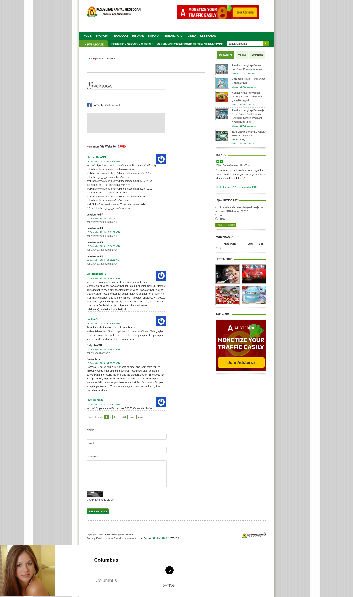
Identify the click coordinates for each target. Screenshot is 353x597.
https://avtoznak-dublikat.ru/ (102, 222)
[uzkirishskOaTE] (126, 274)
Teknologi (120, 35)
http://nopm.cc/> (146, 382)
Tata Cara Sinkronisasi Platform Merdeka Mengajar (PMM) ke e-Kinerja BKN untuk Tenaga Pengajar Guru (209, 43)
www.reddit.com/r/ (113, 165)
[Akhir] (140, 417)
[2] (110, 417)
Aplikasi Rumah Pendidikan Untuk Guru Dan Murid (114, 43)
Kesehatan (208, 35)
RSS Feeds (130, 538)
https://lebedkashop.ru (99, 353)
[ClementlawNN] (126, 157)
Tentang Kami (173, 35)
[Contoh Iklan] (218, 18)
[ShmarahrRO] (126, 400)
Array (218, 247)
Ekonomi (102, 35)
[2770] (124, 417)
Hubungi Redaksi (113, 538)
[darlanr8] (126, 320)
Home (88, 35)
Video (192, 35)
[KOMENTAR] (257, 55)
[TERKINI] (242, 55)
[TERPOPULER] (226, 55)
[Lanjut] (132, 417)
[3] (114, 417)
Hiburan (138, 35)
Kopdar (153, 35)
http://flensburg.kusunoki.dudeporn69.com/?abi (129, 331)
